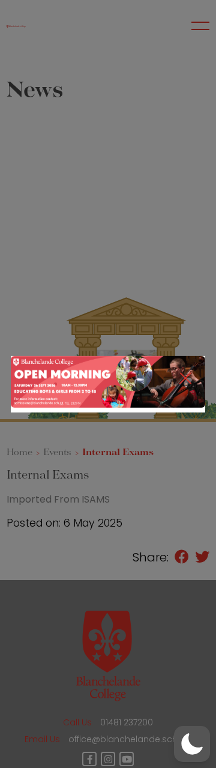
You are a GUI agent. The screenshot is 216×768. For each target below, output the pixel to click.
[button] (192, 744)
